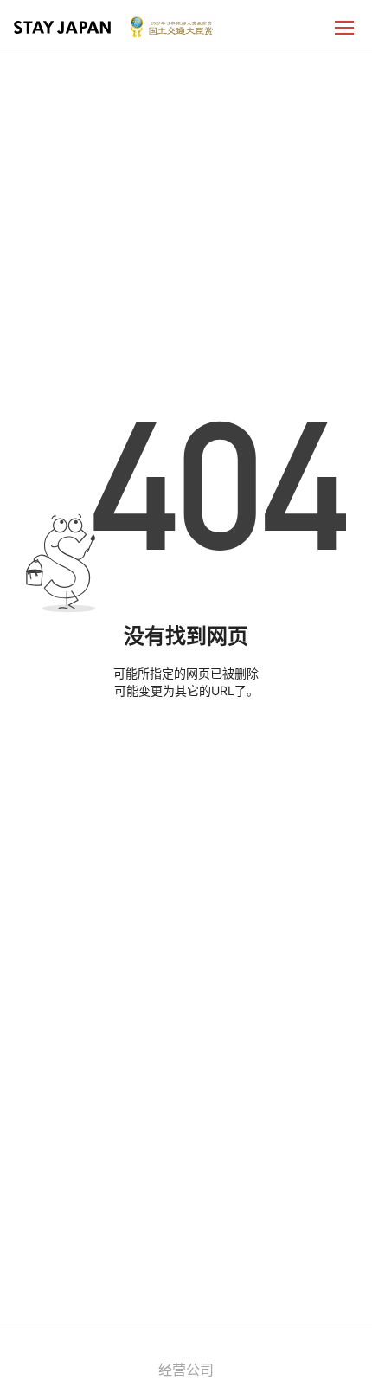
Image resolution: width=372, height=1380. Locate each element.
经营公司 (186, 1369)
